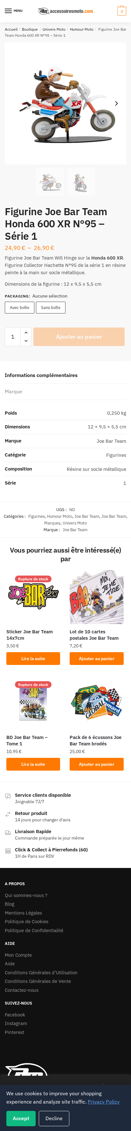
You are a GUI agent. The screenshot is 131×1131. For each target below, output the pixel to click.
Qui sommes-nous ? (26, 895)
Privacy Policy (104, 1101)
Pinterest (14, 1032)
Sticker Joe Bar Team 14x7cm (29, 635)
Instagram (16, 1023)
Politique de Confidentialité (34, 930)
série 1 (97, 265)
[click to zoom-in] (65, 103)
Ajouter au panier (79, 336)
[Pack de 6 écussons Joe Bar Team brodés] (96, 703)
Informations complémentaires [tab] (41, 375)
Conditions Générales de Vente (38, 981)
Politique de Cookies (26, 921)
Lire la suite (33, 658)
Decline (54, 1118)
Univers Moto (54, 29)
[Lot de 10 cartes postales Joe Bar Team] (96, 597)
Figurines (36, 516)
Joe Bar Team (86, 516)
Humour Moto (81, 29)
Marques (52, 523)
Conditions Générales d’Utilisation (41, 972)
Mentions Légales (23, 913)
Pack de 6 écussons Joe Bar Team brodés (95, 740)
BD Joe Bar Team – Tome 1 (27, 740)
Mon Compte (18, 955)
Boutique (30, 29)
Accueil (11, 29)
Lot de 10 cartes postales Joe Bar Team (94, 635)
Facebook (15, 1015)
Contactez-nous (21, 990)
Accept (21, 1118)
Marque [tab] (13, 391)
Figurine (14, 258)
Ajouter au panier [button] (96, 658)
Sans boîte (50, 307)
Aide (10, 964)
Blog (9, 904)
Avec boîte (19, 307)
